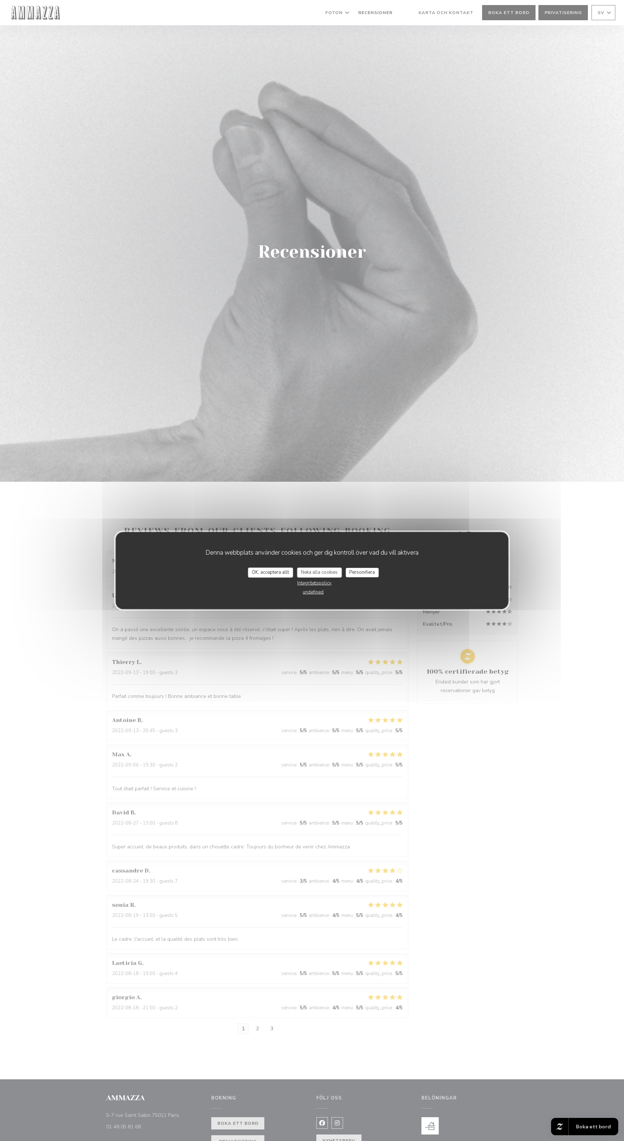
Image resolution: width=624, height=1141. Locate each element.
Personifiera (362, 572)
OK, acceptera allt (270, 572)
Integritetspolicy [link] (314, 583)
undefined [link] (313, 592)
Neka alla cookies (319, 572)
